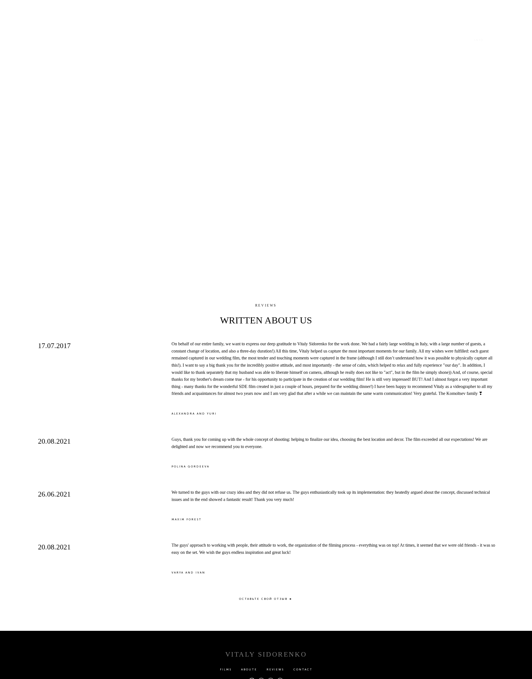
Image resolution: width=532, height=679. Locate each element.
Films (226, 669)
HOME (23, 40)
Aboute (249, 669)
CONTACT (505, 40)
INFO (479, 40)
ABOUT (48, 40)
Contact (303, 669)
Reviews (275, 669)
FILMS (73, 40)
